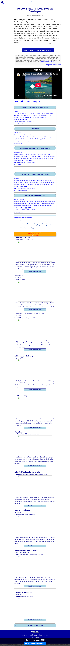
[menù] (2, 2)
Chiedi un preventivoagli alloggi (35, 234)
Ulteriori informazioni (46, 62)
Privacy (32, 637)
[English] (37, 632)
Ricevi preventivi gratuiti (35, 643)
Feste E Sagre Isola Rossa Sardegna (38, 50)
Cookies (38, 637)
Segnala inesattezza (53, 65)
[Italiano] (34, 632)
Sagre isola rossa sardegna (23, 220)
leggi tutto (34, 228)
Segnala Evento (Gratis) (36, 625)
